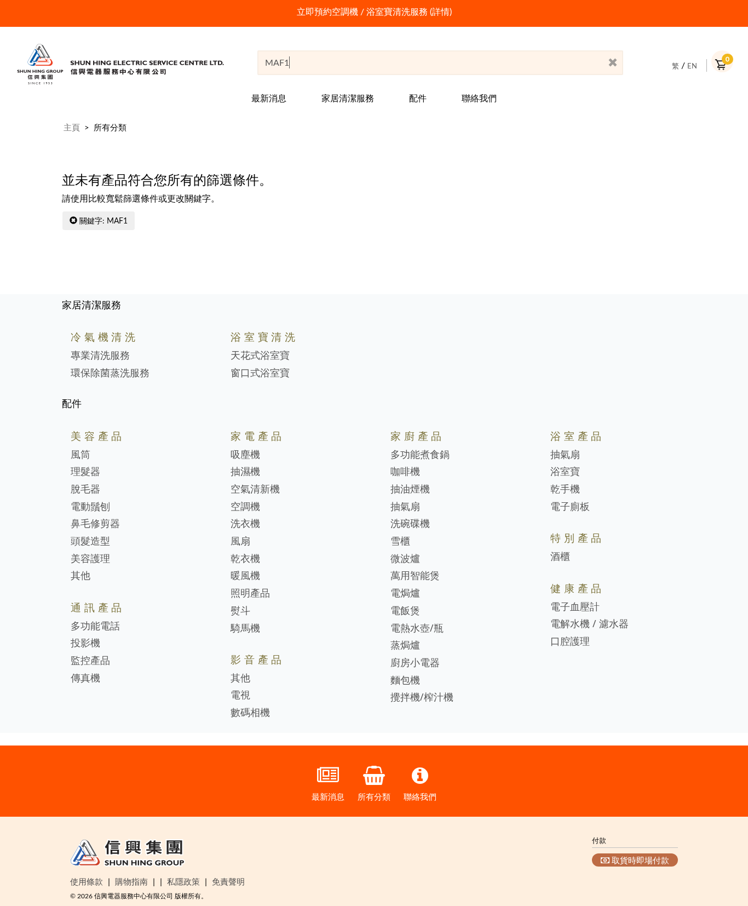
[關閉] (612, 63)
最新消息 (268, 98)
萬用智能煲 (415, 576)
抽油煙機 (410, 489)
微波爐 (405, 559)
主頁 (72, 127)
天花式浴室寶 (260, 355)
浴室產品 (577, 435)
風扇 (240, 541)
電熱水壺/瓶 (417, 628)
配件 (418, 98)
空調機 (245, 507)
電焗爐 (405, 593)
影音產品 (258, 659)
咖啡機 (405, 472)
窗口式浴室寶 (260, 373)
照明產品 (250, 593)
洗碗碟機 (410, 524)
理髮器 (85, 472)
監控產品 (90, 661)
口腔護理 (570, 641)
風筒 (80, 455)
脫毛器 (85, 489)
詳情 (441, 11)
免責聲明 (228, 881)
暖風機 (245, 576)
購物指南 (131, 881)
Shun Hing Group (127, 855)
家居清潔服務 (347, 98)
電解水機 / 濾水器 (589, 624)
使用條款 (86, 881)
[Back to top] (722, 842)
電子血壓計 (575, 607)
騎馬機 (245, 628)
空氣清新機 (255, 489)
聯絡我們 (479, 98)
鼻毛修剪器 (95, 524)
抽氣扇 (405, 507)
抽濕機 (245, 472)
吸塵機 (245, 455)
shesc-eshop (120, 64)
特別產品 (577, 537)
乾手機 (565, 489)
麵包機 (405, 680)
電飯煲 (405, 611)
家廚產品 (417, 435)
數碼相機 (250, 713)
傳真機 (85, 678)
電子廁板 (570, 507)
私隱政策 (183, 881)
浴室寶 (565, 472)
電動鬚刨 (90, 507)
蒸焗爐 (405, 645)
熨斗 (240, 611)
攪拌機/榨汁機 (421, 697)
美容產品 (98, 435)
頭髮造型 (90, 541)
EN (692, 66)
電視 (240, 695)
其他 (80, 576)
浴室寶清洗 (264, 336)
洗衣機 (245, 524)
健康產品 (577, 588)
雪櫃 (400, 541)
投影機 (85, 643)
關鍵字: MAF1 (102, 220)
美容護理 (90, 559)
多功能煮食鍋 (420, 455)
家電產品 (258, 435)
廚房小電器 (415, 663)
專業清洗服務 (100, 355)
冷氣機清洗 (105, 336)
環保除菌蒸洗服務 (110, 373)
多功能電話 (95, 626)
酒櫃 (560, 557)
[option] (374, 12)
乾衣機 (245, 559)
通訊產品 (98, 607)
